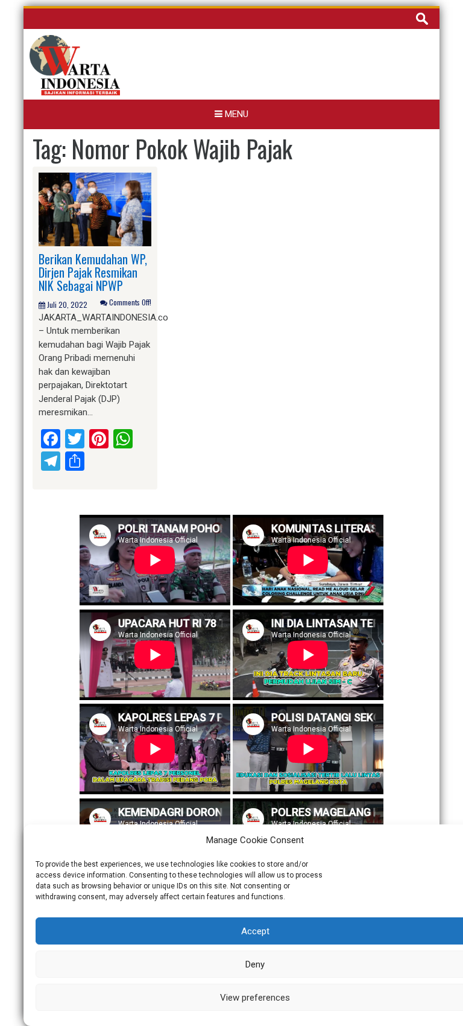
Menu (235, 114)
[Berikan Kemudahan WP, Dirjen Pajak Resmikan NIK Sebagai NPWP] (95, 208)
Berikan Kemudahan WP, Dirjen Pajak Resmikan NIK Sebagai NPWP (93, 272)
